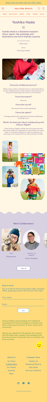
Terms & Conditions (33, 370)
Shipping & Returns (33, 364)
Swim (35, 14)
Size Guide (33, 367)
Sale (42, 14)
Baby (22, 14)
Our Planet (11, 367)
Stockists (11, 370)
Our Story (11, 361)
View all (23, 268)
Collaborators (11, 364)
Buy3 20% (13, 14)
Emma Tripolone (31, 258)
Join (23, 310)
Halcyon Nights (25, 391)
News (11, 374)
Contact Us (33, 361)
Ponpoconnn (11, 256)
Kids (28, 14)
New (5, 14)
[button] (3, 8)
